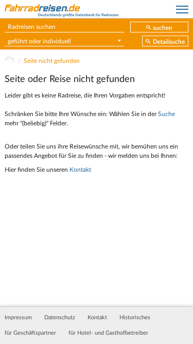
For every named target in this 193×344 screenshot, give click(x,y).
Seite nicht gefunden (52, 61)
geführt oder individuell (39, 41)
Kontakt (80, 170)
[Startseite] (9, 60)
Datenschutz (59, 317)
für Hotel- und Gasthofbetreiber (108, 333)
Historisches (134, 317)
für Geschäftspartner (30, 333)
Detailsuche (169, 42)
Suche (166, 114)
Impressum (18, 317)
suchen (162, 28)
